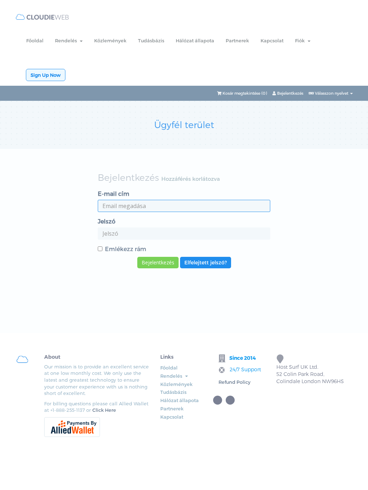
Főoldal (34, 40)
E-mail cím (113, 193)
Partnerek (237, 40)
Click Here (104, 410)
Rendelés (67, 40)
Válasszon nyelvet (331, 93)
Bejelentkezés (289, 93)
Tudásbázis (151, 40)
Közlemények (110, 40)
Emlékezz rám (125, 248)
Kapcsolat (272, 40)
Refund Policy (234, 382)
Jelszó (106, 221)
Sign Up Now (46, 75)
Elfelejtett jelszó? (205, 262)
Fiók (301, 40)
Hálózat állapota (195, 40)
